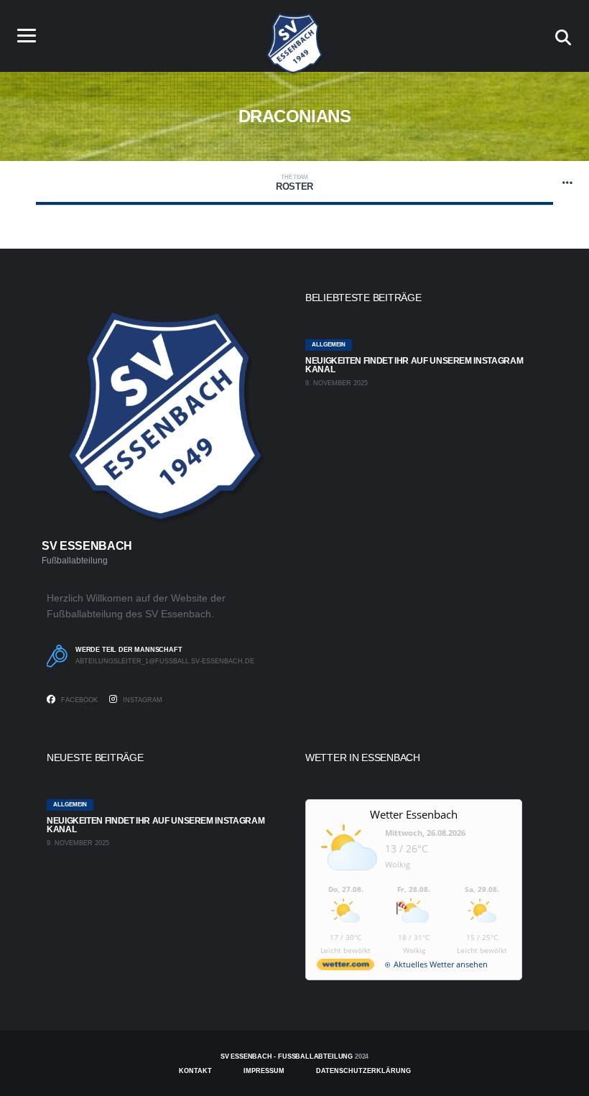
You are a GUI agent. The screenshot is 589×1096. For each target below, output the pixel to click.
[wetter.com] (345, 967)
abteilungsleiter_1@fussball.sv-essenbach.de (164, 661)
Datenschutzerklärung (363, 1070)
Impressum (264, 1070)
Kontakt (195, 1070)
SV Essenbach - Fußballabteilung (287, 1056)
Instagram (141, 700)
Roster (294, 183)
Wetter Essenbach (414, 814)
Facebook (78, 700)
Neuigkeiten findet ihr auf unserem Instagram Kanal (414, 365)
